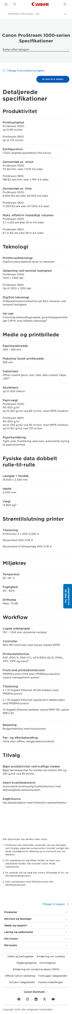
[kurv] (6, 4)
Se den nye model (53, 79)
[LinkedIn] (36, 999)
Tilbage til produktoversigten (25, 70)
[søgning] (15, 4)
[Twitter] (44, 999)
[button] (67, 596)
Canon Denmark (34, 991)
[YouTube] (53, 999)
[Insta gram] (27, 999)
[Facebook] (19, 999)
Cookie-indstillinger (50, 982)
